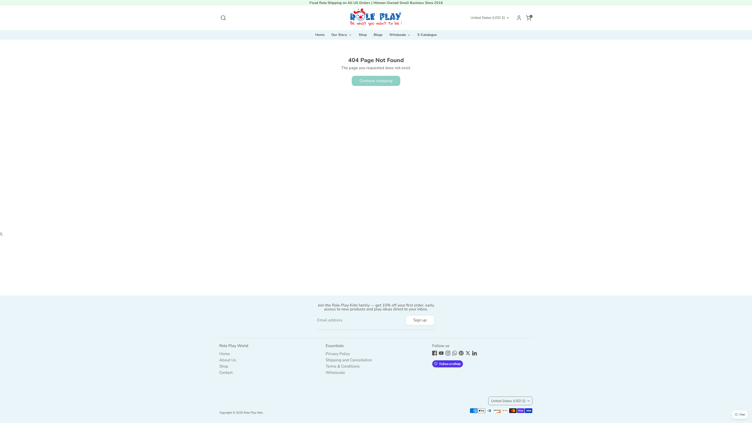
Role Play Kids (253, 413)
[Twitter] (467, 353)
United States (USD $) (488, 17)
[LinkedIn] (474, 353)
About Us (227, 360)
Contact (226, 372)
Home (319, 35)
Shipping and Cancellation (349, 360)
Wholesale (398, 35)
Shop (363, 35)
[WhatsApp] (454, 353)
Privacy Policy (338, 353)
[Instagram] (448, 353)
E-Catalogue (427, 35)
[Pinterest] (461, 353)
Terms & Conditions (343, 366)
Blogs (378, 35)
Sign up (420, 320)
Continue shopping (376, 80)
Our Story (339, 35)
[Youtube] (441, 353)
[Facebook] (434, 353)
